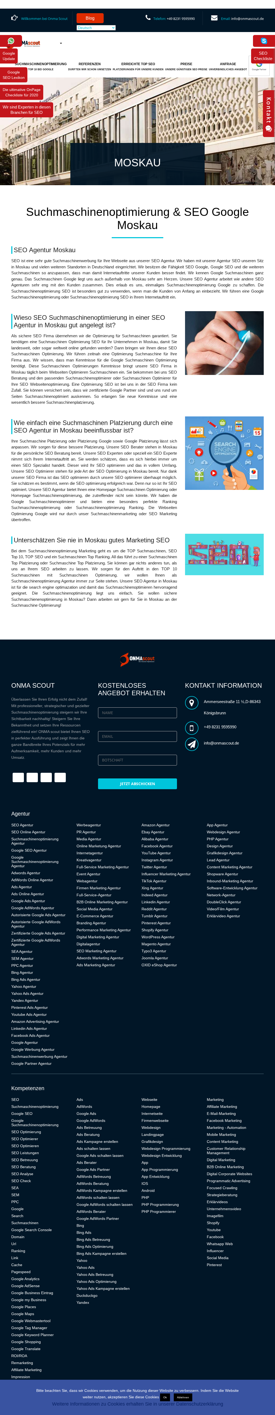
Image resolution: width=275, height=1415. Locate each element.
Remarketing (22, 1363)
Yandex (83, 1302)
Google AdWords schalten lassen (105, 1204)
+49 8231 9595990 (181, 18)
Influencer (215, 1251)
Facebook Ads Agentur (30, 1035)
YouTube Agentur (156, 853)
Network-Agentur (221, 895)
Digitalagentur (88, 944)
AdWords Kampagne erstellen (102, 1190)
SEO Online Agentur (28, 832)
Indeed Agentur (155, 895)
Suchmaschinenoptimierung (35, 1106)
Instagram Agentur (157, 860)
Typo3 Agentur (154, 951)
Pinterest (214, 1265)
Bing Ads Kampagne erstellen (101, 1253)
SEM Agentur (22, 958)
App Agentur (217, 825)
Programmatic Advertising (228, 1181)
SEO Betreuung (24, 1160)
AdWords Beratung (93, 1183)
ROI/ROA (19, 1356)
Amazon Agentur (156, 825)
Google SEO (21, 1113)
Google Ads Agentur (28, 901)
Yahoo (82, 1260)
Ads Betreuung (89, 1127)
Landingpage (153, 1134)
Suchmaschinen (24, 1223)
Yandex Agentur (24, 1000)
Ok (165, 1397)
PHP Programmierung (160, 1204)
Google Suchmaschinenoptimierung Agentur (35, 861)
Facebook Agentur (157, 846)
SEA (15, 1188)
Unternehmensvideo (224, 1209)
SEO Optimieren (25, 1146)
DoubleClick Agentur (224, 902)
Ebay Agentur (153, 832)
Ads (80, 1099)
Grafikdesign (152, 1141)
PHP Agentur (218, 839)
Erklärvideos (217, 1202)
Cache (16, 1265)
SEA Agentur (21, 951)
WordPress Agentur (158, 937)
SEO (15, 1099)
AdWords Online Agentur (32, 880)
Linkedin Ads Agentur (29, 1028)
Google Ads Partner (93, 1169)
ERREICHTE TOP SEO (138, 66)
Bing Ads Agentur (25, 979)
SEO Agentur (22, 825)
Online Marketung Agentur (99, 846)
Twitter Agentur (154, 867)
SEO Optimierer (24, 1139)
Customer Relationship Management (226, 1150)
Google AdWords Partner (98, 1218)
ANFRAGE (228, 66)
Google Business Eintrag (32, 1293)
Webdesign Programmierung (166, 1148)
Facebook (215, 1237)
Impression (20, 1377)
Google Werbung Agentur (33, 1049)
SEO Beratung (23, 1167)
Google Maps (22, 1314)
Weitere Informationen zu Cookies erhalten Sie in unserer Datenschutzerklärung (137, 1404)
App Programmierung (160, 1169)
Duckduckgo (87, 1295)
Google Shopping (26, 1342)
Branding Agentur (91, 923)
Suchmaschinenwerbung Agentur (39, 1056)
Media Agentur (89, 839)
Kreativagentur (89, 860)
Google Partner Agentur (31, 1063)
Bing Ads (84, 1232)
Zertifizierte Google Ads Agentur (38, 933)
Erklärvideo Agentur (223, 916)
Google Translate (26, 1349)
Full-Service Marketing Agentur (103, 867)
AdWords (84, 1106)
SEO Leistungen (25, 1153)
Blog (90, 18)
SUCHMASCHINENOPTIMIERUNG (41, 66)
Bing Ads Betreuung (93, 1239)
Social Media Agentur (95, 909)
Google (17, 1209)
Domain (17, 1237)
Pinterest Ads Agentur (29, 1007)
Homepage (151, 1106)
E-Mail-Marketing (221, 1113)
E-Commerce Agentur (95, 916)
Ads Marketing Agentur (96, 965)
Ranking (18, 1251)
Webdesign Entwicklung (162, 1155)
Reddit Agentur (154, 909)
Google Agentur (24, 1042)
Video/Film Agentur (223, 909)
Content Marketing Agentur (229, 867)
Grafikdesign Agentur (225, 853)
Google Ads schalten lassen (100, 1155)
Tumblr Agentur (155, 916)
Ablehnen (183, 1397)
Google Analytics (25, 1279)
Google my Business (28, 1300)
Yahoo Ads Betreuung (95, 1274)
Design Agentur (220, 846)
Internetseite (152, 1113)
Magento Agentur (156, 944)
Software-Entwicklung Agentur (232, 888)
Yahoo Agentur (23, 986)
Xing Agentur (152, 888)
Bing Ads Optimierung (95, 1246)
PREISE (186, 66)
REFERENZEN (89, 66)
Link (14, 1258)
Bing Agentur (22, 972)
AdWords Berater (91, 1211)
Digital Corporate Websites (229, 1174)
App (145, 1162)
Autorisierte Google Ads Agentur (38, 915)
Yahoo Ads (86, 1267)
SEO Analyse (22, 1174)
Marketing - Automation (226, 1127)
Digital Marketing (221, 1160)
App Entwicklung (155, 1176)
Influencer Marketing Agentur (166, 874)
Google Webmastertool (30, 1321)
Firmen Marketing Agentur (99, 888)
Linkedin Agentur (156, 902)
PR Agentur (86, 832)
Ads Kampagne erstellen (97, 1141)
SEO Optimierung (26, 1132)
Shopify (213, 1223)
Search (17, 1216)
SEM (15, 1195)
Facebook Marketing (224, 1120)
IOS (145, 1183)
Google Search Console (31, 1230)
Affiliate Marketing (26, 1370)
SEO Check (21, 1181)
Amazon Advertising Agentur (35, 1021)
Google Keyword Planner (32, 1335)
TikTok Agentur (154, 881)
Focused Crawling (222, 1188)
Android (148, 1190)
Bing (80, 1225)
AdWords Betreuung (94, 1176)
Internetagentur (90, 853)
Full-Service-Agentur (94, 895)
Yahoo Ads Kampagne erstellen (103, 1288)
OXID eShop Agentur (159, 965)
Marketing (215, 1099)
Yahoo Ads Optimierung (97, 1281)
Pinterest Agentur (156, 923)
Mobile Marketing (221, 1134)
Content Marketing (222, 1141)
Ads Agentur (21, 887)
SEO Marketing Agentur (97, 951)
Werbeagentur (89, 825)
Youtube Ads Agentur (29, 1014)
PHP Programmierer (159, 1211)
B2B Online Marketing (225, 1167)
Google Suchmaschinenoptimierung (35, 1122)
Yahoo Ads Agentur (27, 993)
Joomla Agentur (155, 958)
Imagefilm (215, 1216)
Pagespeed (21, 1272)
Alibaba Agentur (155, 839)
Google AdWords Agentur (32, 908)
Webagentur (87, 881)
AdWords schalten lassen (98, 1197)
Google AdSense (25, 1286)
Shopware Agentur (222, 874)
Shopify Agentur (155, 930)
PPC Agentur (22, 965)
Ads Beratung (88, 1134)
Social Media (218, 1258)
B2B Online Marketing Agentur (102, 902)
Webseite (149, 1099)
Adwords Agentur (25, 873)
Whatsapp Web (220, 1244)
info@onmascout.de (247, 18)
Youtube (214, 1230)
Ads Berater (87, 1162)
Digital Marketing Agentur (98, 937)
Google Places (23, 1307)
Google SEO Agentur (29, 850)
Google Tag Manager (29, 1328)
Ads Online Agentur (27, 894)
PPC (15, 1202)
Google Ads (86, 1113)
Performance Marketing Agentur (104, 930)
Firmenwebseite (155, 1120)
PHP (145, 1197)
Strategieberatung (222, 1195)
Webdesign (151, 1127)
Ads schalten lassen (93, 1148)
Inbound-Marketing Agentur (230, 881)
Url (13, 1244)
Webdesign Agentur (223, 832)
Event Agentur (88, 874)
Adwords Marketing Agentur (100, 958)
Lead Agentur (218, 860)
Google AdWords (91, 1120)
